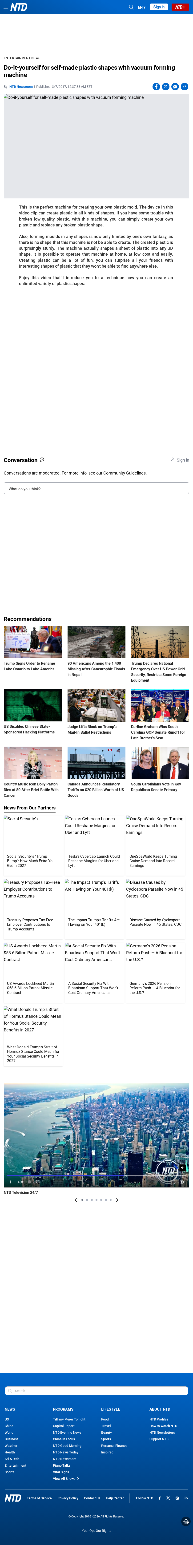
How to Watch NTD (163, 1426)
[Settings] (182, 1182)
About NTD (159, 1409)
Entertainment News (22, 58)
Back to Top (186, 1521)
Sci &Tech (12, 1459)
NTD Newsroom (21, 87)
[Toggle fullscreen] (173, 1182)
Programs (63, 1409)
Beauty (106, 1432)
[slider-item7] (111, 1200)
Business (11, 1439)
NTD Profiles (158, 1419)
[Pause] (11, 1182)
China (9, 1426)
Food (105, 1419)
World (9, 1432)
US (7, 1419)
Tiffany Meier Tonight (69, 1419)
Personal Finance (114, 1446)
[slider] (96, 1175)
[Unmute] (182, 1167)
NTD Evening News (67, 1432)
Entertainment (15, 1465)
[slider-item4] (96, 1200)
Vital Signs (61, 1472)
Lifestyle (110, 1409)
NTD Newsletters (162, 1432)
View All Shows (64, 1479)
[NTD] (13, 1498)
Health (10, 1452)
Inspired (107, 1452)
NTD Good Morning (67, 1446)
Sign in (159, 7)
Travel (106, 1426)
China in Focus (64, 1439)
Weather (11, 1446)
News (10, 1409)
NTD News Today (65, 1452)
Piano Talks (61, 1465)
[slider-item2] (87, 1200)
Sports (9, 1472)
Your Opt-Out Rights (96, 1531)
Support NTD (159, 1439)
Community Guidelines (124, 473)
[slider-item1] (82, 1200)
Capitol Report (64, 1426)
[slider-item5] (101, 1200)
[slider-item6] (106, 1200)
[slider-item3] (92, 1200)
